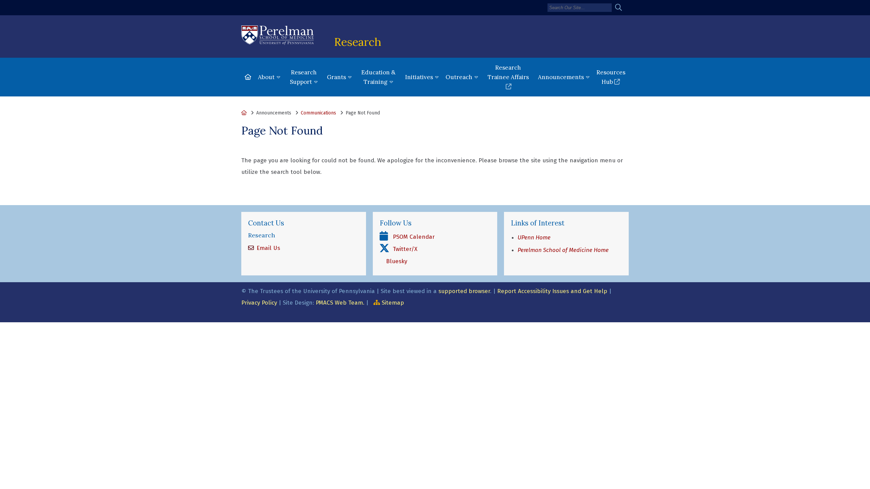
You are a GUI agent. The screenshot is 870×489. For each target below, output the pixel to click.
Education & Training (378, 77)
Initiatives (419, 77)
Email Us (267, 248)
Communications (318, 113)
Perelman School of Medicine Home (563, 250)
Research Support (303, 77)
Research (357, 42)
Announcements (561, 77)
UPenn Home (534, 237)
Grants (336, 77)
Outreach (459, 77)
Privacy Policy (259, 302)
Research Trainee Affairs (508, 72)
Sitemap (393, 302)
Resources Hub (610, 77)
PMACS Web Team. (340, 302)
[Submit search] (621, 7)
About (266, 77)
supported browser (464, 291)
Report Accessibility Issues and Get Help (552, 291)
